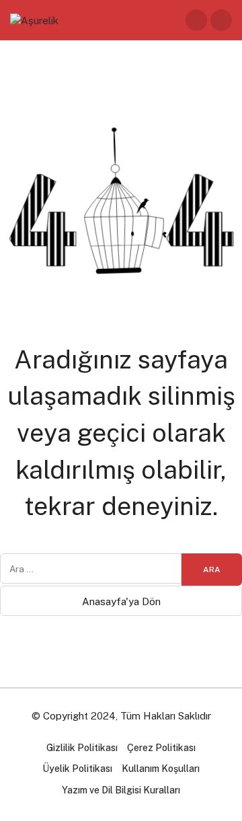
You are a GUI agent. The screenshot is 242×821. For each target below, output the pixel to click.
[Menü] (221, 20)
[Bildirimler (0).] (196, 20)
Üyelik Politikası (77, 768)
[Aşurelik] (34, 19)
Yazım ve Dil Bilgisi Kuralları (121, 790)
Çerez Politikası (161, 747)
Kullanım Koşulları (161, 768)
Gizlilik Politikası (82, 747)
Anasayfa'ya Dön (121, 601)
